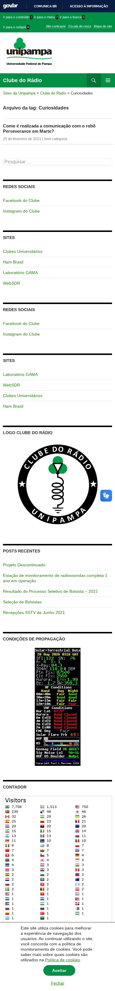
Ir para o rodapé (16, 27)
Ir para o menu (46, 17)
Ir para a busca (72, 17)
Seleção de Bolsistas (22, 602)
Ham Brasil (13, 262)
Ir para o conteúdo (17, 17)
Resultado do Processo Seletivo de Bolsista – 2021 (50, 591)
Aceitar (59, 970)
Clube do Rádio (22, 80)
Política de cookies (62, 959)
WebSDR (11, 283)
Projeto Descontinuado (24, 564)
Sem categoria (55, 139)
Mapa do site (103, 26)
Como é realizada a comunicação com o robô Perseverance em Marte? (49, 128)
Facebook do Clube (21, 200)
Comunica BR (45, 6)
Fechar (57, 983)
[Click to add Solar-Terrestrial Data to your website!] (57, 707)
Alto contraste (56, 26)
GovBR (10, 6)
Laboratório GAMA (20, 272)
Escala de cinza (79, 26)
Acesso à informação (89, 6)
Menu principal (108, 80)
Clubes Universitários (22, 251)
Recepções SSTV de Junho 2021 (34, 612)
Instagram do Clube (21, 211)
